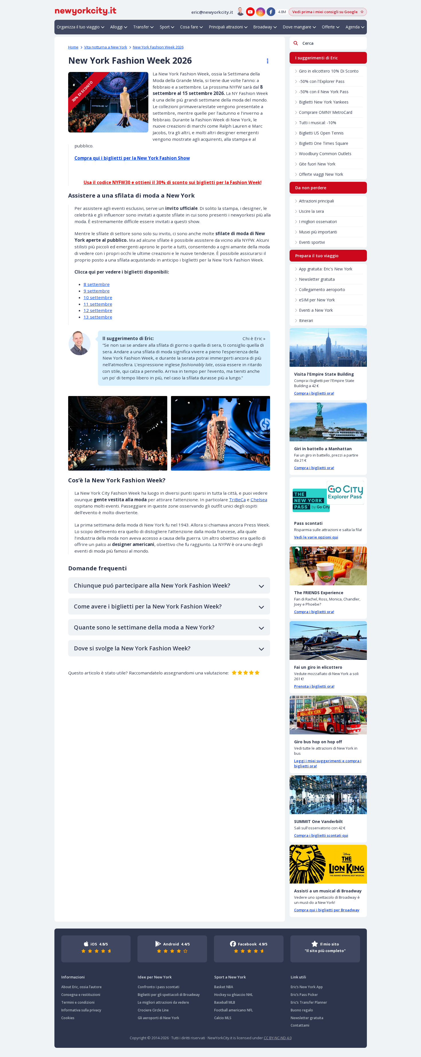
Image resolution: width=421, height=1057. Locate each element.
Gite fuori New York (317, 164)
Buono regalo (302, 1010)
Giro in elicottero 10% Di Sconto (329, 71)
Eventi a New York (316, 310)
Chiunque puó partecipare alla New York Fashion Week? (152, 585)
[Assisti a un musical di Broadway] (328, 864)
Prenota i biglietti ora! (314, 686)
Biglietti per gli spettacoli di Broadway (169, 994)
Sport (165, 27)
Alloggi (116, 27)
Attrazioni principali (316, 201)
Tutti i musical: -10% (317, 122)
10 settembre (98, 297)
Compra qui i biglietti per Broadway (326, 909)
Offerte (328, 27)
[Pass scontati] (328, 496)
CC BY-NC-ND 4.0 (278, 1037)
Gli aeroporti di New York (158, 1017)
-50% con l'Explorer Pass (322, 81)
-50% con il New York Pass (324, 91)
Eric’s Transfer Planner (309, 1002)
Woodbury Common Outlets (325, 153)
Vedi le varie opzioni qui (316, 537)
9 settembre (97, 291)
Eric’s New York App (307, 986)
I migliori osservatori (318, 221)
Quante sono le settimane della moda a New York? (144, 627)
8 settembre (97, 284)
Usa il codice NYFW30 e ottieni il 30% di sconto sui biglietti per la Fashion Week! (172, 182)
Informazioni (73, 977)
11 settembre (98, 304)
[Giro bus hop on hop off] (328, 715)
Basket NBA (223, 986)
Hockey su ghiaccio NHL (233, 994)
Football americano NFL (233, 1010)
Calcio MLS (222, 1017)
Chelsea (259, 499)
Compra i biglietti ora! (314, 393)
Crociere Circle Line (153, 1010)
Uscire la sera (311, 211)
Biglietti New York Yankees (324, 102)
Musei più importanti (318, 232)
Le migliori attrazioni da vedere (163, 1002)
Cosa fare (189, 27)
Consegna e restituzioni (80, 994)
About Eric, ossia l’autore (81, 986)
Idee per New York (155, 977)
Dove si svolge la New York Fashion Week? (132, 648)
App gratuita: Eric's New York (325, 269)
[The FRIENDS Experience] (328, 566)
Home (73, 47)
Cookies (67, 1017)
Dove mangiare (297, 27)
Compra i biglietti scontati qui (321, 835)
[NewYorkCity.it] (85, 10)
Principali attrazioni (226, 27)
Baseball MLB (224, 1002)
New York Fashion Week (158, 47)
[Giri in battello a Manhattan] (328, 422)
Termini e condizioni (78, 1002)
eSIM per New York (317, 300)
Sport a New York (230, 977)
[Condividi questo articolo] (265, 61)
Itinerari (306, 320)
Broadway (262, 27)
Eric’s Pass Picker (304, 994)
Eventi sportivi (312, 242)
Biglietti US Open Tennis (321, 133)
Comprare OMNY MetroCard (325, 112)
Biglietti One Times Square (323, 143)
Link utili (298, 977)
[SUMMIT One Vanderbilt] (328, 794)
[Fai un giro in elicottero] (328, 640)
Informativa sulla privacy (81, 1010)
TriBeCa (237, 499)
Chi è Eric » (254, 338)
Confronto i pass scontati (158, 986)
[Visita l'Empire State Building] (328, 347)
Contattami (300, 1025)
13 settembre (98, 317)
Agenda (353, 27)
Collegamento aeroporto (322, 289)
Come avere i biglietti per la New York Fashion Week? (148, 606)
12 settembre (98, 310)
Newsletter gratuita (317, 279)
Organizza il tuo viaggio (78, 27)
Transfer (141, 27)
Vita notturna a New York (105, 47)
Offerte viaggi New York (321, 174)
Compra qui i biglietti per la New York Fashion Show (132, 158)
